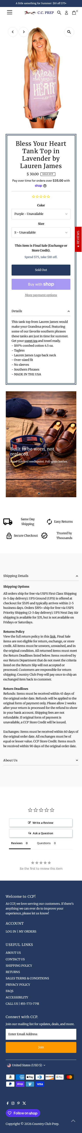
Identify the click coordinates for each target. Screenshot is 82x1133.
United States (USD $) (27, 1065)
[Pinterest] (18, 1104)
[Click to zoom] (69, 32)
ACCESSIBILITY (17, 997)
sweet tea (30, 341)
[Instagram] (13, 1104)
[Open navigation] (10, 12)
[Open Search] (59, 13)
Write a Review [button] (43, 823)
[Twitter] (24, 1104)
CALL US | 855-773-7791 (22, 1004)
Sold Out (41, 270)
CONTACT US (15, 959)
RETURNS (13, 972)
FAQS (9, 991)
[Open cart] (74, 13)
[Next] (23, 32)
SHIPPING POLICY (19, 966)
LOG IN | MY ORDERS (21, 931)
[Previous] (13, 32)
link (53, 636)
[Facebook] (8, 1104)
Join (41, 1047)
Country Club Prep (45, 1124)
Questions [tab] (44, 843)
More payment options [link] (41, 295)
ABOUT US (13, 953)
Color (41, 205)
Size (41, 224)
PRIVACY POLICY (18, 985)
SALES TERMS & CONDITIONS (27, 978)
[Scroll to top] (73, 1121)
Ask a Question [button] (43, 833)
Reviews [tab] (17, 843)
